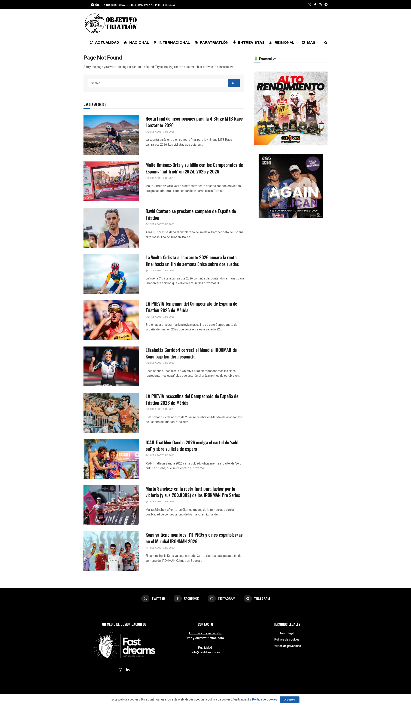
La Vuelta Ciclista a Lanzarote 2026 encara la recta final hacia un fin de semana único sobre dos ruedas (192, 260)
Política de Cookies (264, 699)
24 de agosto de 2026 (160, 132)
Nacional (139, 42)
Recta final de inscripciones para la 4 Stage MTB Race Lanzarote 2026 (194, 121)
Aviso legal (287, 633)
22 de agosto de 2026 (160, 224)
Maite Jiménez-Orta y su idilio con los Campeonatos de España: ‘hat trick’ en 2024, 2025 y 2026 (194, 168)
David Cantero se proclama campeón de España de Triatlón (191, 214)
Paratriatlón (214, 42)
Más (311, 42)
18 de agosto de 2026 (160, 548)
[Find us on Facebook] (315, 4)
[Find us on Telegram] (326, 4)
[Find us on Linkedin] (128, 670)
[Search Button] (326, 42)
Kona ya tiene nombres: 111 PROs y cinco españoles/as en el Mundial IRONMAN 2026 (194, 538)
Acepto (289, 700)
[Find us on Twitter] (309, 4)
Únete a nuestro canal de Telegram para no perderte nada (135, 5)
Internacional (174, 42)
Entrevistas (251, 42)
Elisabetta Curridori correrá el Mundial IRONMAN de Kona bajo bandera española (191, 353)
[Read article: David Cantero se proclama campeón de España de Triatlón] (111, 228)
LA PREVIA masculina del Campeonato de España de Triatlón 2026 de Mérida (192, 399)
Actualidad (107, 42)
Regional (284, 42)
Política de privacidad (287, 646)
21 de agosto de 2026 (160, 270)
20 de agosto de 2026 (160, 363)
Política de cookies (286, 639)
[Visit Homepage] (110, 23)
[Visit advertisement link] (291, 108)
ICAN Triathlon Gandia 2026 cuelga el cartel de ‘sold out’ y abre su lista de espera (192, 445)
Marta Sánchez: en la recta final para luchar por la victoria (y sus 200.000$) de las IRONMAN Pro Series (193, 492)
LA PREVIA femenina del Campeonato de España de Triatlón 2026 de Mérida (191, 307)
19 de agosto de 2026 (160, 455)
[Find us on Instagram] (320, 4)
